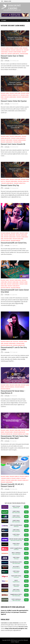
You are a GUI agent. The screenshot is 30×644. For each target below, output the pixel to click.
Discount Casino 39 (24, 476)
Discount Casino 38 (14, 476)
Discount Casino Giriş (15, 93)
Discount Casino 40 (6, 478)
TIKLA (26, 507)
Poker (26, 434)
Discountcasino (24, 53)
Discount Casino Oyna (23, 181)
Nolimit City (4, 612)
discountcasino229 (15, 287)
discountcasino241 (5, 240)
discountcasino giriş (18, 238)
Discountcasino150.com (6, 434)
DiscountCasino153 (19, 387)
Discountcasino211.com (6, 341)
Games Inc (4, 610)
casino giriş (7, 60)
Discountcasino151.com (19, 434)
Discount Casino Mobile (10, 97)
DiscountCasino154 (5, 388)
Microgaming (20, 610)
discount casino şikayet (13, 53)
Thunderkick (22, 612)
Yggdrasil (3, 614)
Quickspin (16, 612)
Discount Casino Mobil (9, 235)
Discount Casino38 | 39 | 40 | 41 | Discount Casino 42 (12, 485)
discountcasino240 (5, 233)
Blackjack (15, 341)
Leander (14, 610)
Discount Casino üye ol (19, 183)
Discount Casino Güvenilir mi (18, 138)
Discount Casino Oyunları (7, 48)
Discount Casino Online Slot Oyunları (14, 101)
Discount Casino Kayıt (23, 480)
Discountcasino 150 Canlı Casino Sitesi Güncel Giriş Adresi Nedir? (14, 437)
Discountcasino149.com (19, 432)
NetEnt (26, 610)
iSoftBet (9, 610)
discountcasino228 (5, 287)
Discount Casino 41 (16, 478)
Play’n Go (10, 612)
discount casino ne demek (14, 51)
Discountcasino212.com (6, 345)
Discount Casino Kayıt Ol (17, 50)
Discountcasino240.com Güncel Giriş (13, 243)
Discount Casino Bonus (15, 136)
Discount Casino (18, 48)
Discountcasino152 (9, 387)
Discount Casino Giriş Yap (10, 185)
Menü (4, 20)
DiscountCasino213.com (19, 345)
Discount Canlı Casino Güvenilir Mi (13, 144)
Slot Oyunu (4, 99)
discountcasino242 (15, 240)
